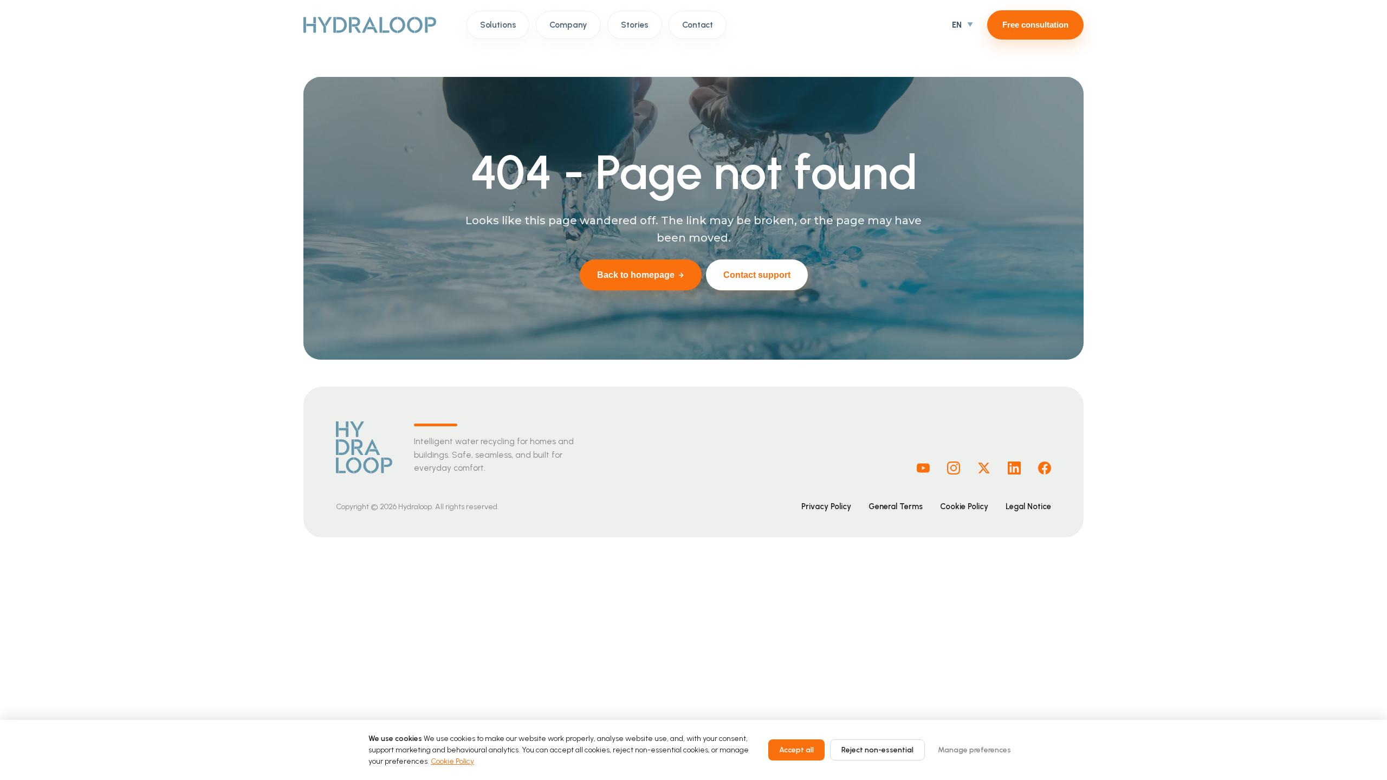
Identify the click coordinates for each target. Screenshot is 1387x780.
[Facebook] (1044, 467)
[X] (983, 467)
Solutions (498, 25)
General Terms (896, 506)
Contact (697, 25)
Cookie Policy (964, 506)
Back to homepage (636, 275)
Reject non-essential (877, 750)
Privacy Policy (826, 506)
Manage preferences (974, 750)
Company (568, 25)
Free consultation (1035, 24)
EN (957, 25)
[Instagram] (953, 467)
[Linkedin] (1014, 467)
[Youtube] (923, 467)
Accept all (796, 750)
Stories (635, 25)
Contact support (756, 275)
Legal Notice (1028, 506)
